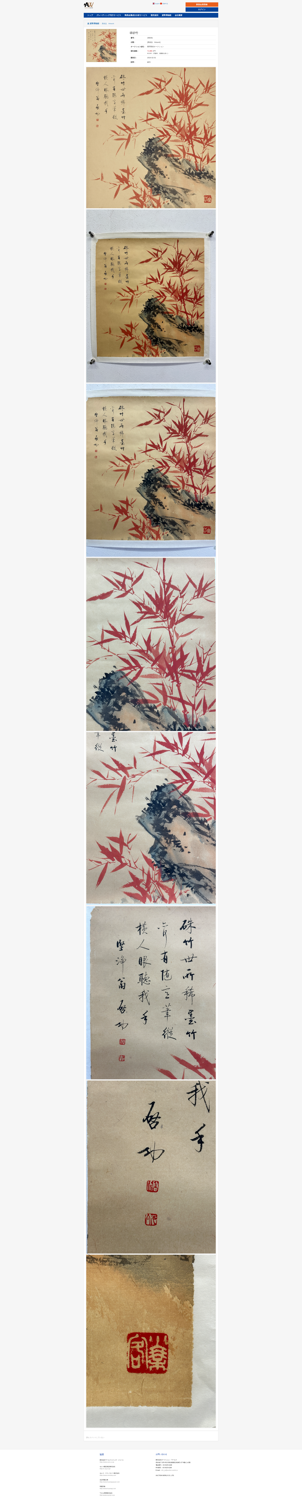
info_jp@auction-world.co (169, 1470)
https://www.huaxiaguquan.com (110, 1482)
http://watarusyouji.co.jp (107, 1495)
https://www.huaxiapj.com (108, 1488)
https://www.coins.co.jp (107, 1462)
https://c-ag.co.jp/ (105, 1469)
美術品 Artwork (108, 23)
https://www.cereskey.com (108, 1475)
